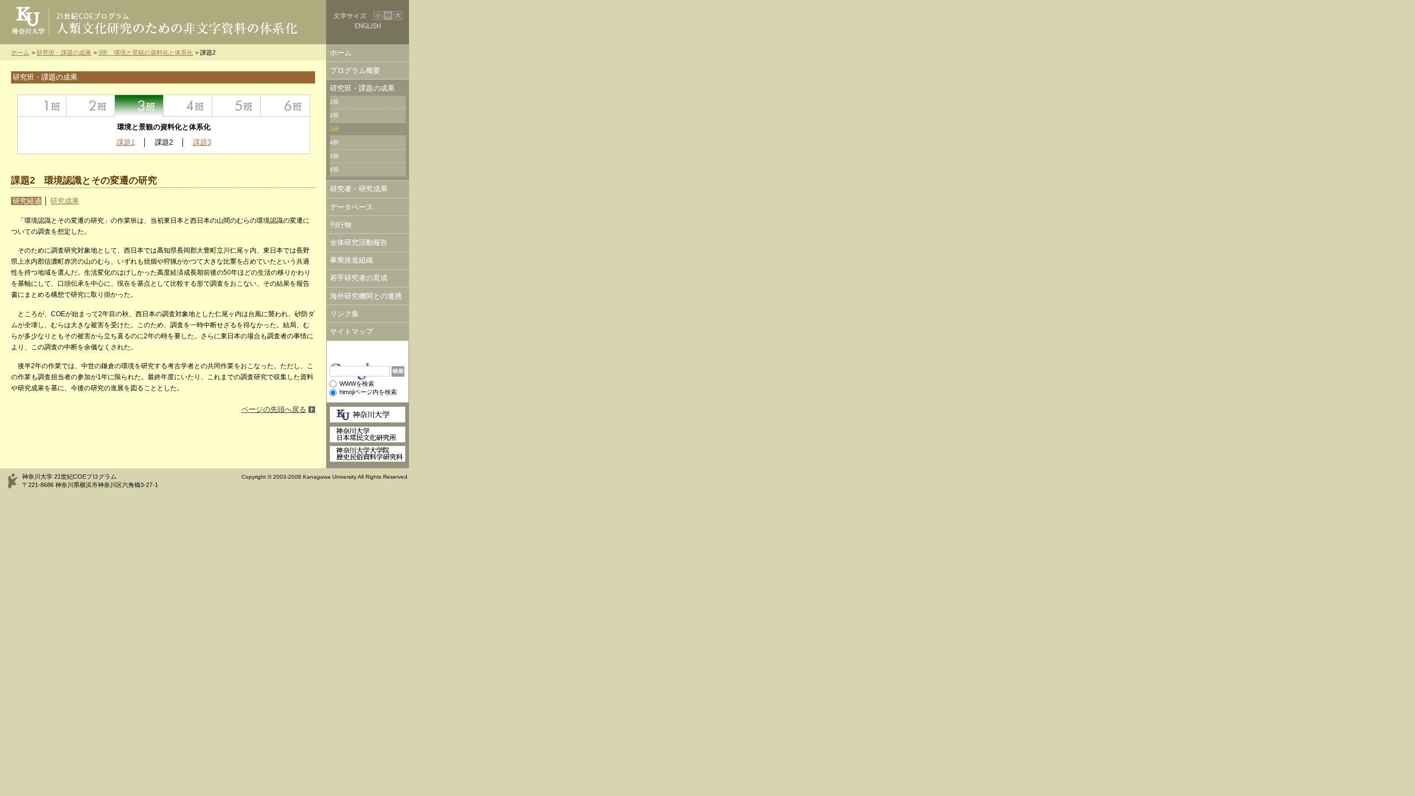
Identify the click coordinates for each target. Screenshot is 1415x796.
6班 (285, 106)
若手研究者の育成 (358, 278)
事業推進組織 (351, 260)
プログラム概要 (355, 70)
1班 (42, 106)
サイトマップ (351, 331)
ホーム (20, 52)
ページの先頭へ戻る (274, 409)
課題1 (126, 142)
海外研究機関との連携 (366, 296)
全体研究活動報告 (358, 242)
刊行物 (341, 225)
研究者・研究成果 (358, 189)
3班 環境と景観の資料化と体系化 (145, 52)
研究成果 (64, 201)
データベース (351, 207)
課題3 (202, 142)
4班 (188, 106)
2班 (90, 106)
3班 (139, 106)
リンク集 (344, 314)
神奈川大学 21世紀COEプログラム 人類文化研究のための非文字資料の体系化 (163, 22)
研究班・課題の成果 (63, 52)
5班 (236, 106)
